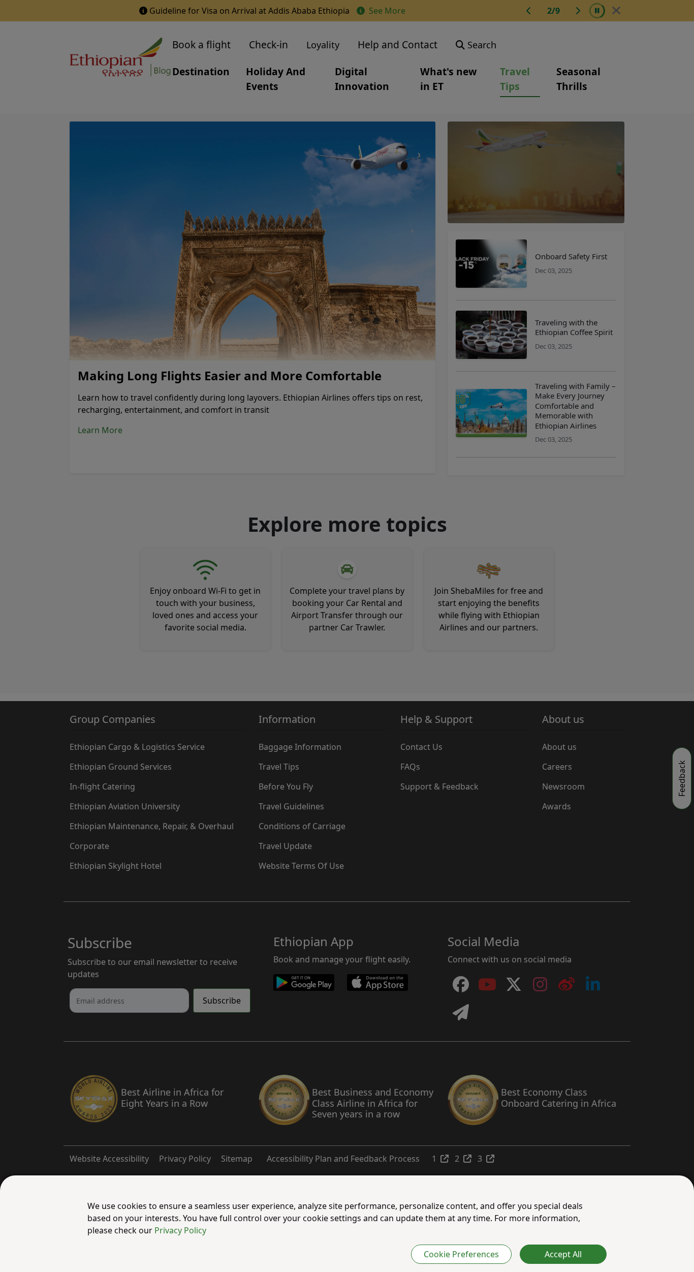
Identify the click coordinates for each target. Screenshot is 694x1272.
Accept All (563, 1254)
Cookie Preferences (461, 1254)
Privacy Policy (180, 1230)
